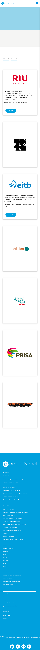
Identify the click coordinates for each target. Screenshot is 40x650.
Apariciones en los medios (10, 606)
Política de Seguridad (31, 637)
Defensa (5, 557)
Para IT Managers (7, 578)
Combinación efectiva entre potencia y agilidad (15, 493)
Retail (4, 563)
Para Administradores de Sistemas (12, 575)
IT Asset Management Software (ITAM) (13, 479)
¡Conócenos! (6, 611)
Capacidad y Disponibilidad (10, 527)
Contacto (5, 618)
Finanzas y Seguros (8, 548)
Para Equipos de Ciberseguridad (11, 581)
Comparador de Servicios (9, 600)
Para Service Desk (8, 584)
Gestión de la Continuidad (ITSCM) (12, 530)
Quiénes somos (7, 615)
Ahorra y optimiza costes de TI (11, 499)
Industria (5, 566)
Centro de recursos (8, 593)
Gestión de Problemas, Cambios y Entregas (14, 524)
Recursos (5, 589)
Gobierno (5, 560)
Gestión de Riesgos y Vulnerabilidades (13, 539)
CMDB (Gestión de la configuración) (12, 518)
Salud (4, 554)
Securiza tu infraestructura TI (10, 496)
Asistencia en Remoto (8, 536)
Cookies (14, 637)
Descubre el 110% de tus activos (11, 490)
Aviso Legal (7, 637)
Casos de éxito (7, 596)
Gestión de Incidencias (9, 515)
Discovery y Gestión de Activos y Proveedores (15, 512)
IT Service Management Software (11, 482)
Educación (5, 551)
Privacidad (21, 637)
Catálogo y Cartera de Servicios (11, 521)
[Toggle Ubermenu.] (36, 3)
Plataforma (6, 472)
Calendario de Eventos (9, 602)
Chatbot (5, 533)
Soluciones (6, 505)
